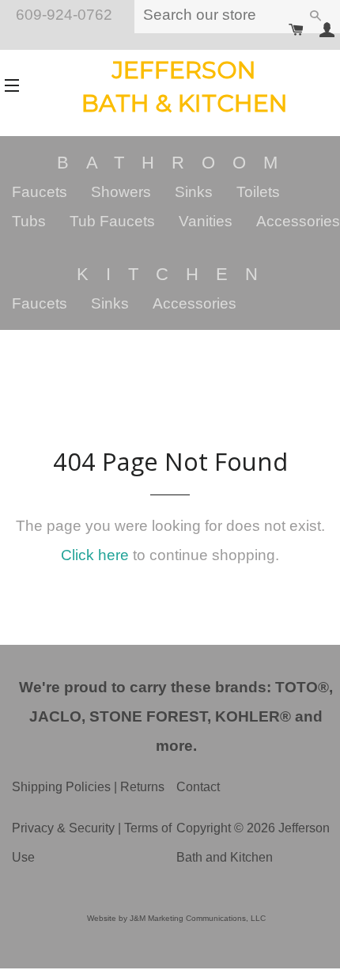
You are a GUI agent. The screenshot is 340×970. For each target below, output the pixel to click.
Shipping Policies (61, 787)
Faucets (39, 192)
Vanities (205, 221)
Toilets (258, 192)
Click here (95, 555)
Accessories (298, 221)
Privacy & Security (63, 828)
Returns (142, 787)
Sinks (194, 192)
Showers (121, 192)
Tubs (29, 221)
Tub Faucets (112, 221)
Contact (198, 787)
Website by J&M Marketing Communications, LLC (176, 918)
